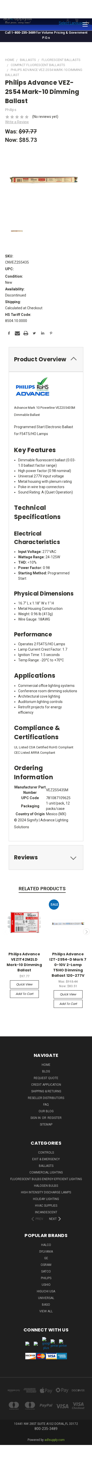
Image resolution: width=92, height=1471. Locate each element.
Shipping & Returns (46, 1091)
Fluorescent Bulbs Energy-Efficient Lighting (46, 1179)
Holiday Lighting (46, 1199)
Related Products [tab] (42, 889)
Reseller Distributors (46, 1098)
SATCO (46, 1271)
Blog (46, 1071)
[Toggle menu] (85, 23)
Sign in (35, 1118)
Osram (46, 1265)
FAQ (46, 1104)
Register (55, 1118)
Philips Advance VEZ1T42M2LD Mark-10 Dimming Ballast (24, 962)
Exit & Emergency (46, 1159)
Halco (46, 1245)
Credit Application (46, 1084)
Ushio (46, 1285)
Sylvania (46, 1251)
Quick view (24, 984)
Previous (6, 931)
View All (46, 1311)
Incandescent (46, 1212)
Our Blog (46, 1111)
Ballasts (46, 1166)
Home (46, 1065)
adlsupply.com (54, 1440)
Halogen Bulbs (46, 1186)
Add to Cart (24, 994)
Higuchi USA (46, 1291)
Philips (46, 1278)
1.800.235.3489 (78, 12)
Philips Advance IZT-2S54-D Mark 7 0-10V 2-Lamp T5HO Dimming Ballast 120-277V (67, 964)
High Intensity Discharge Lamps (46, 1192)
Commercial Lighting (46, 1172)
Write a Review (17, 122)
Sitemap (46, 1124)
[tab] (46, 359)
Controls (46, 1152)
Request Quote (46, 1078)
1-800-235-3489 (23, 32)
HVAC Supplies (46, 1205)
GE (46, 1258)
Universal (46, 1298)
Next (86, 931)
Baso (46, 1304)
